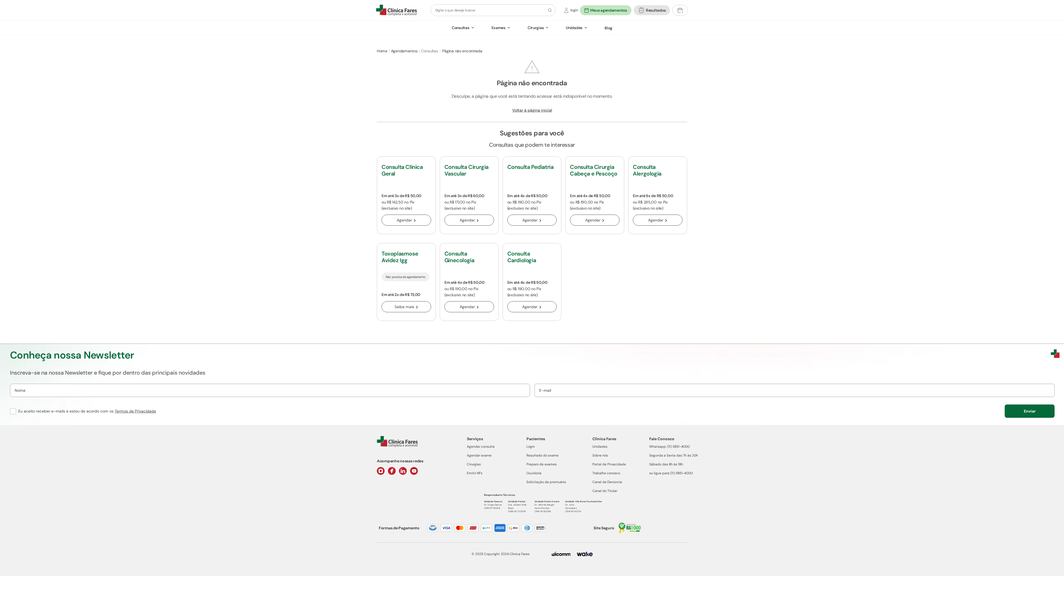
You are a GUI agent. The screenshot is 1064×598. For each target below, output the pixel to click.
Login (530, 446)
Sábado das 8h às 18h (666, 464)
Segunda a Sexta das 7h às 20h (673, 455)
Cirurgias (536, 27)
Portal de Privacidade (609, 464)
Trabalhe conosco (606, 473)
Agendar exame (479, 455)
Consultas (460, 27)
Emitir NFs (474, 473)
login (574, 10)
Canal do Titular (604, 491)
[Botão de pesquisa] (549, 10)
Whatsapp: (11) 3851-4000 (669, 446)
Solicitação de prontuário (546, 482)
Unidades (574, 27)
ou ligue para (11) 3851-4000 (671, 473)
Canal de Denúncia (607, 482)
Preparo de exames (541, 464)
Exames (498, 27)
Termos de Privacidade (135, 411)
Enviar (1030, 411)
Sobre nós (600, 455)
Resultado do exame (542, 455)
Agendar (404, 220)
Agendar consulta (481, 446)
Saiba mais (404, 306)
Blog (608, 27)
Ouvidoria (533, 473)
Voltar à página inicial (532, 110)
